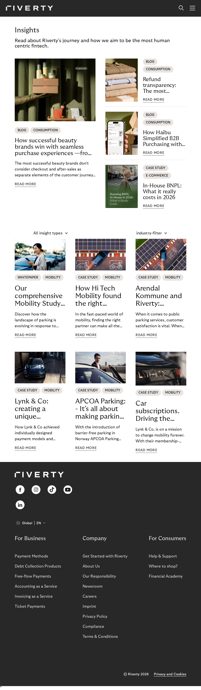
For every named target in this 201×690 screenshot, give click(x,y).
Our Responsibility (99, 576)
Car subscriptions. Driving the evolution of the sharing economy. (157, 411)
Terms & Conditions (100, 637)
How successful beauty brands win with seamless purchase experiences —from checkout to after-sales (54, 147)
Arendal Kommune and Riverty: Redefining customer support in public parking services (159, 296)
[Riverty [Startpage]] (29, 8)
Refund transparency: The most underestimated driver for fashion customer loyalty (164, 85)
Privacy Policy (95, 616)
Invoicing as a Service (34, 596)
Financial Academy (166, 576)
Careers (90, 596)
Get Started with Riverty (105, 556)
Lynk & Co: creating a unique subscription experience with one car (34, 409)
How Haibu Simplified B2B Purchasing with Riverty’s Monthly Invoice (164, 138)
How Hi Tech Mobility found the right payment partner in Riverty (98, 296)
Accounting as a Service (36, 586)
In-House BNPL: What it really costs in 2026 (162, 191)
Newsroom (92, 586)
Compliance (93, 627)
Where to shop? (163, 566)
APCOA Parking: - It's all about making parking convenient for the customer (100, 409)
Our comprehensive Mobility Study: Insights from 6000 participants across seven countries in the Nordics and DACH (39, 296)
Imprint (89, 606)
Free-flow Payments (33, 576)
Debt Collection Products (38, 566)
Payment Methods (31, 556)
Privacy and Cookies (170, 674)
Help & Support (163, 556)
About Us (91, 566)
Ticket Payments (30, 606)
